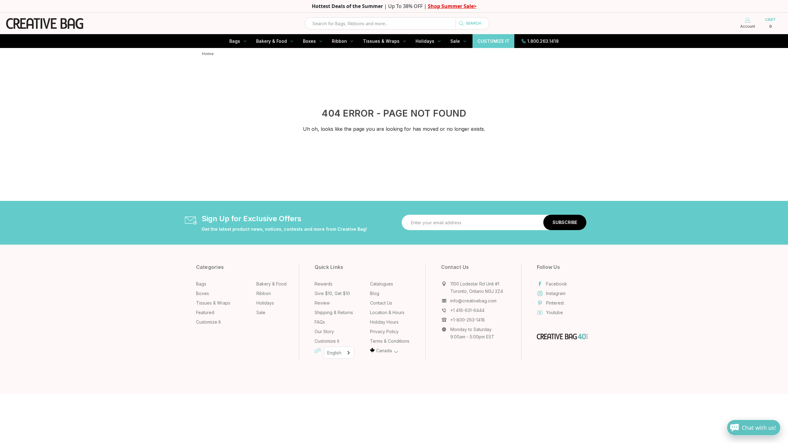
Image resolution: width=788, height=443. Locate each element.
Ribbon (339, 41)
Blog (374, 293)
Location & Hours (387, 312)
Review (322, 302)
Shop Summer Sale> (452, 6)
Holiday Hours (384, 322)
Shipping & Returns (334, 312)
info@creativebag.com (473, 300)
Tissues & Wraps (381, 41)
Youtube (554, 312)
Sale (455, 41)
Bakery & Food (271, 41)
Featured (205, 312)
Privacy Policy (384, 331)
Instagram (555, 293)
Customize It (493, 41)
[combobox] (397, 23)
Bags (234, 41)
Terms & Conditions (389, 341)
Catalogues (381, 283)
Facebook (556, 283)
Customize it (327, 341)
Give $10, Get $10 (332, 293)
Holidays (425, 41)
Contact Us (381, 302)
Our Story (324, 331)
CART (770, 23)
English (334, 352)
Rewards (323, 283)
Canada (384, 350)
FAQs (320, 322)
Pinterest (555, 302)
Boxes (309, 41)
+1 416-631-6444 (467, 310)
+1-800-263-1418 (467, 319)
